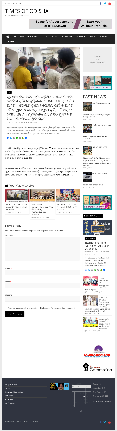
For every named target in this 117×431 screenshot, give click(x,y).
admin (23, 122)
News (14, 37)
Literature (92, 37)
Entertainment (67, 37)
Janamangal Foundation (14, 392)
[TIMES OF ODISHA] (7, 36)
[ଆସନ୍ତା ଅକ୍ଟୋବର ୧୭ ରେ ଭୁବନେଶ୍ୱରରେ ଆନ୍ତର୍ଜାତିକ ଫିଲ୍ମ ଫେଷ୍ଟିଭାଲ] (90, 277)
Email (8, 281)
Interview (80, 37)
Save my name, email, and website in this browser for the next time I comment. (41, 308)
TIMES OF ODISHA (27, 10)
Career (7, 388)
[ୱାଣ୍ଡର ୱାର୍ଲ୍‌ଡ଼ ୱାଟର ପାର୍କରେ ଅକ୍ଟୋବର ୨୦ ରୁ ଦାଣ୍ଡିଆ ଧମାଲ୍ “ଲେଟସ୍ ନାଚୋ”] (90, 318)
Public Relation (10, 399)
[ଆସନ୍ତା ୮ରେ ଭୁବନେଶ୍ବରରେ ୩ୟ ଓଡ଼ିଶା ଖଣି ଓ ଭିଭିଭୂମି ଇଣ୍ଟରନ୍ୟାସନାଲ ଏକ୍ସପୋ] (42, 191)
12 (78, 396)
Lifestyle (104, 37)
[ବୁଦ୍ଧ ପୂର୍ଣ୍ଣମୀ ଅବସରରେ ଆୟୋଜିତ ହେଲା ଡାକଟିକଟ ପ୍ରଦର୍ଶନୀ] (17, 191)
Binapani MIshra (11, 385)
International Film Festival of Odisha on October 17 (97, 245)
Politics (53, 37)
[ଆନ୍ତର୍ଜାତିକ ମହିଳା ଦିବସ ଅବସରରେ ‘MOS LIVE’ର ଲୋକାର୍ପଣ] (68, 191)
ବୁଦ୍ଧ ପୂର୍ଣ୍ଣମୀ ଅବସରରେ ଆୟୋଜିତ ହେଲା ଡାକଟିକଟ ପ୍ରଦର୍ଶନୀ (16, 207)
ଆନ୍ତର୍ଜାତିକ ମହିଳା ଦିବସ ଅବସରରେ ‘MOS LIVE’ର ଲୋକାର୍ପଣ (67, 207)
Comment (10, 235)
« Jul (80, 411)
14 (84, 396)
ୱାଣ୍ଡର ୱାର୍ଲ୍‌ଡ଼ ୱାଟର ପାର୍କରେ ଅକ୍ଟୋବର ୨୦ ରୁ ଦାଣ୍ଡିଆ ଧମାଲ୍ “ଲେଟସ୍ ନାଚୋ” (104, 323)
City (45, 37)
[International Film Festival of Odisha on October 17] (97, 221)
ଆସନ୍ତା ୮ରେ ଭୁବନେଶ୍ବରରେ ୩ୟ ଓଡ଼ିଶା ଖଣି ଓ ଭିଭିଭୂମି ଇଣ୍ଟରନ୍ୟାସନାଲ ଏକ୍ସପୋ (42, 209)
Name (8, 268)
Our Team (9, 396)
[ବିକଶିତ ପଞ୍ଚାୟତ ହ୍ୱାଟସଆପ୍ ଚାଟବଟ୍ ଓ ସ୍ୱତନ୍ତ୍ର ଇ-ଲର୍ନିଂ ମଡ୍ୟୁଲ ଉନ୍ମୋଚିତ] (87, 125)
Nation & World (34, 37)
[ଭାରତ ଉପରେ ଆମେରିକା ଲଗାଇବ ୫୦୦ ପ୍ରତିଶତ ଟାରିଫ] (87, 174)
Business (10, 41)
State (21, 37)
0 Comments (32, 122)
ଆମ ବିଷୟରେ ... (10, 403)
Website (8, 295)
